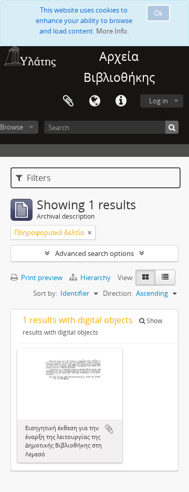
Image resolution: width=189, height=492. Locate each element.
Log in (158, 100)
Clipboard (68, 101)
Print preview (40, 277)
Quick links (121, 101)
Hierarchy (95, 277)
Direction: (118, 293)
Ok (158, 13)
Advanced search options (94, 253)
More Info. (112, 31)
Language (94, 101)
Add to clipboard (109, 429)
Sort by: (45, 293)
